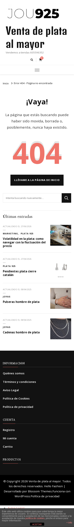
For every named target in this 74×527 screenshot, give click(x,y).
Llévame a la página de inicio (37, 180)
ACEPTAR (37, 524)
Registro (9, 430)
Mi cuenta (10, 438)
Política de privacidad (18, 407)
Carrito (8, 446)
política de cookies (35, 518)
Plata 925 (27, 233)
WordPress (22, 496)
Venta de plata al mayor (45, 481)
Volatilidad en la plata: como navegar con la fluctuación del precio (24, 242)
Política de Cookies (16, 398)
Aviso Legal (11, 390)
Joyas (6, 296)
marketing (10, 233)
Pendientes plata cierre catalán (19, 273)
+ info (69, 522)
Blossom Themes (40, 491)
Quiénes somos (13, 373)
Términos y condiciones (19, 382)
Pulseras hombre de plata (21, 302)
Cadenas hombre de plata (21, 332)
